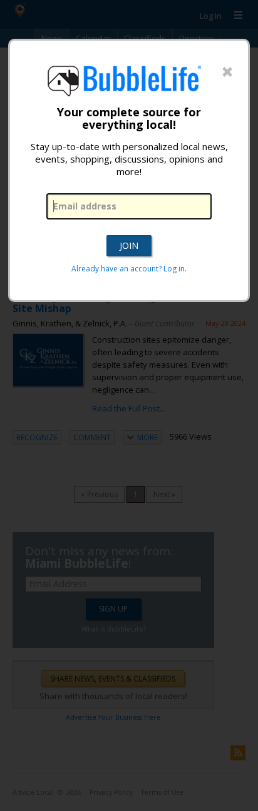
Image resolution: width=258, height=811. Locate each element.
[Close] (227, 72)
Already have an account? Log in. (129, 268)
